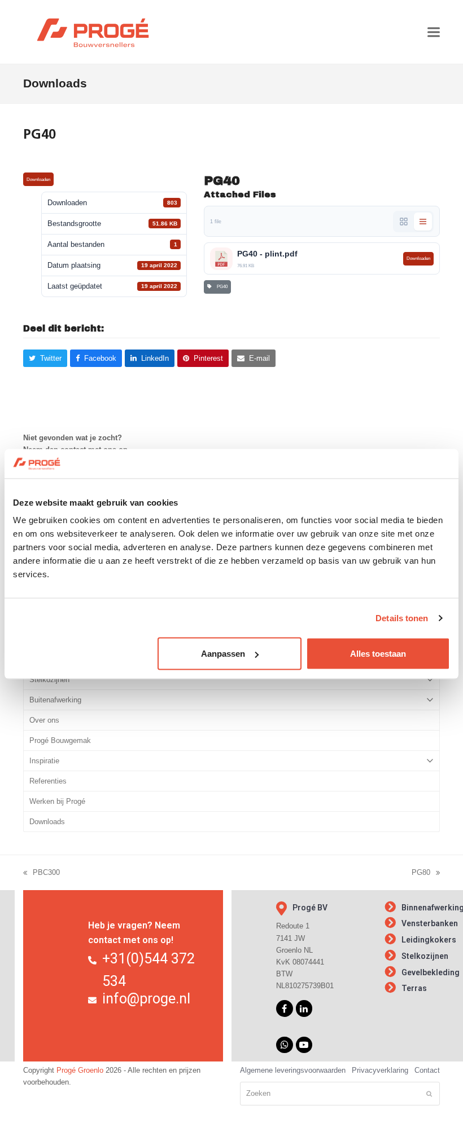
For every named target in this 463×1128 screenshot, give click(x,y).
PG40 (221, 286)
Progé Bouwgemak (60, 740)
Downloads (47, 821)
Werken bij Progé (57, 801)
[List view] (423, 222)
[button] (433, 32)
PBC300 (41, 873)
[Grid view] (404, 222)
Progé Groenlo (79, 1070)
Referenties (48, 781)
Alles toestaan (378, 653)
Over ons (44, 720)
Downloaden (38, 179)
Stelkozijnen (49, 679)
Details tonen (401, 617)
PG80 (421, 873)
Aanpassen (223, 653)
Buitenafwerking (55, 700)
